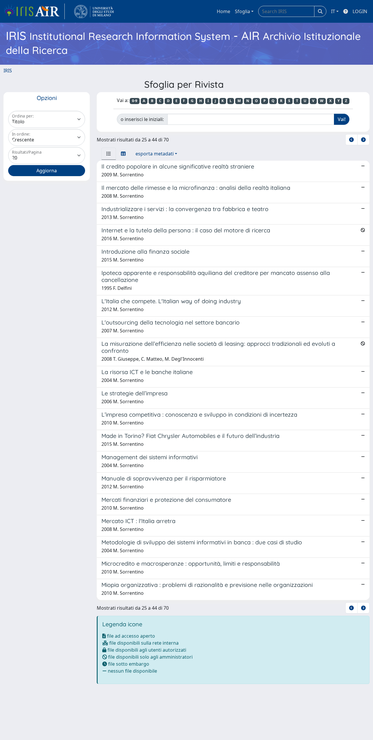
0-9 (134, 100)
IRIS (7, 70)
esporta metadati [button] (155, 153)
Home (223, 11)
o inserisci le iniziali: (142, 119)
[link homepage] (34, 11)
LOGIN (360, 11)
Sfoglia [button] (242, 11)
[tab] (108, 154)
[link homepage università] (94, 11)
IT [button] (333, 11)
